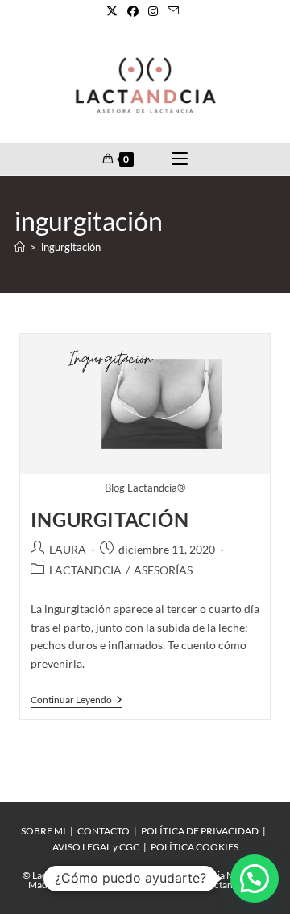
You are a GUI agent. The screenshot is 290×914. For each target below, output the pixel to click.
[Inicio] (19, 247)
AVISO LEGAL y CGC (95, 847)
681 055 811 (147, 885)
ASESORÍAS (163, 570)
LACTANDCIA (85, 570)
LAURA (67, 549)
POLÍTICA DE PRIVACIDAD (200, 831)
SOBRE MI (43, 831)
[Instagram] (153, 11)
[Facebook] (132, 11)
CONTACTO (103, 831)
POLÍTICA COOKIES (194, 847)
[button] (254, 878)
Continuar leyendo (76, 700)
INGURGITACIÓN (110, 519)
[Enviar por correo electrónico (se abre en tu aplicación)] (173, 11)
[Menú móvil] (179, 159)
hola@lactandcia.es (221, 885)
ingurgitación (71, 247)
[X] (114, 11)
